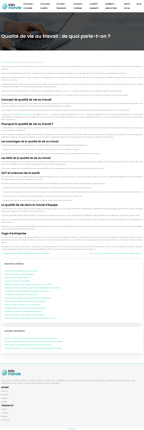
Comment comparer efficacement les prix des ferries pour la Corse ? (30, 318)
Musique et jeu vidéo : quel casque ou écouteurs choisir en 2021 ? (28, 284)
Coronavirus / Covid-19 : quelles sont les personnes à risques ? (27, 291)
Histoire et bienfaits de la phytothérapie (19, 274)
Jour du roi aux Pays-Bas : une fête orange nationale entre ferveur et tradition (33, 348)
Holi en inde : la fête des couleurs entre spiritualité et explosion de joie (115, 253)
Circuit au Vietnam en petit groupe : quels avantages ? (24, 315)
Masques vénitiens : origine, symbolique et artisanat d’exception (26, 253)
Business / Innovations (111, 6)
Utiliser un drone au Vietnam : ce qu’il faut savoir (22, 305)
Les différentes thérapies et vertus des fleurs (20, 294)
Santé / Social (127, 6)
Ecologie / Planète (45, 6)
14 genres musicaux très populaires (17, 281)
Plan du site (72, 429)
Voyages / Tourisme (78, 6)
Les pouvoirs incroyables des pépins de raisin (20, 271)
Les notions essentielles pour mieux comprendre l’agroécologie (27, 298)
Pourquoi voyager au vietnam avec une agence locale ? (25, 308)
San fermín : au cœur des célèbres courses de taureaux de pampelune (30, 338)
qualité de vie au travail (23, 114)
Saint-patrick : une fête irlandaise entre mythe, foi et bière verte (28, 345)
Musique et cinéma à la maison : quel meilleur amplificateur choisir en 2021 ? (32, 288)
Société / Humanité (94, 6)
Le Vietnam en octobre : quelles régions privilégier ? (23, 311)
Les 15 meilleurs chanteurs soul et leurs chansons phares (25, 301)
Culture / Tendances (61, 6)
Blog (139, 4)
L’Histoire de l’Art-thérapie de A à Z (17, 278)
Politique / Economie (28, 6)
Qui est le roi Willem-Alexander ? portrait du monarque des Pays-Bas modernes (33, 341)
